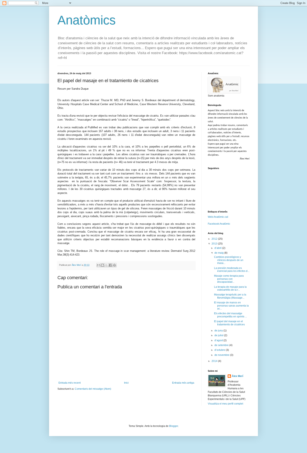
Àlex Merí (237, 376)
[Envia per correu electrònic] (98, 265)
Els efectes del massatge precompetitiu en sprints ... (230, 315)
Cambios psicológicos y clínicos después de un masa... (228, 260)
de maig (219, 252)
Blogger (173, 426)
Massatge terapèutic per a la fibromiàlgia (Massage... (230, 296)
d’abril (218, 248)
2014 (215, 361)
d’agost (218, 340)
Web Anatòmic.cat (218, 216)
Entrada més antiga (183, 382)
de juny (218, 330)
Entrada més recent (69, 382)
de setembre (221, 345)
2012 (215, 238)
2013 (215, 243)
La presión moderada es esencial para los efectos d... (231, 269)
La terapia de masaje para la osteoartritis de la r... (230, 288)
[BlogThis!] (102, 265)
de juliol (219, 335)
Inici (126, 382)
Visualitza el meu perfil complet (225, 403)
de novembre (222, 355)
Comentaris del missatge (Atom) (93, 388)
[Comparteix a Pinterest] (114, 265)
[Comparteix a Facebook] (110, 265)
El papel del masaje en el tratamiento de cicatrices (229, 323)
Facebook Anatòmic (219, 223)
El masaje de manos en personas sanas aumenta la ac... (231, 305)
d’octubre (220, 350)
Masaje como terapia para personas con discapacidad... (229, 278)
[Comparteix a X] (106, 265)
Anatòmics (86, 20)
